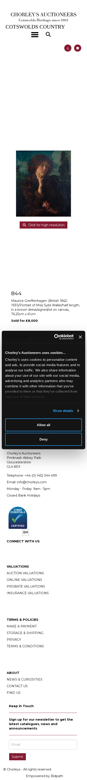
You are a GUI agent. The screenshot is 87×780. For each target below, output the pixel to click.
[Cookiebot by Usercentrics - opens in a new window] (55, 337)
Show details (63, 411)
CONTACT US (17, 686)
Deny (43, 439)
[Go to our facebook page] (11, 549)
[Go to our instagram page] (20, 549)
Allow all (43, 425)
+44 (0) (41, 475)
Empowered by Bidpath (44, 776)
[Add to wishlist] (77, 48)
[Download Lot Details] (68, 48)
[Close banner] (80, 336)
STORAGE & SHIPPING (25, 633)
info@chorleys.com (32, 482)
